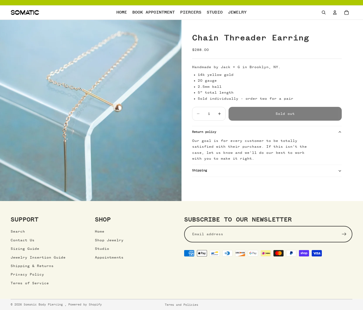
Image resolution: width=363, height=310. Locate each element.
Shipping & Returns (32, 266)
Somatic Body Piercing (44, 304)
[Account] (335, 12)
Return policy (204, 132)
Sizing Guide (25, 249)
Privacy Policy (27, 274)
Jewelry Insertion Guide (38, 257)
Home (99, 231)
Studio (102, 249)
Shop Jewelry (109, 240)
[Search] (324, 12)
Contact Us (23, 240)
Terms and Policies (181, 305)
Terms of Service (30, 283)
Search (18, 231)
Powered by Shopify (85, 304)
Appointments (109, 257)
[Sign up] (344, 234)
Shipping (199, 170)
